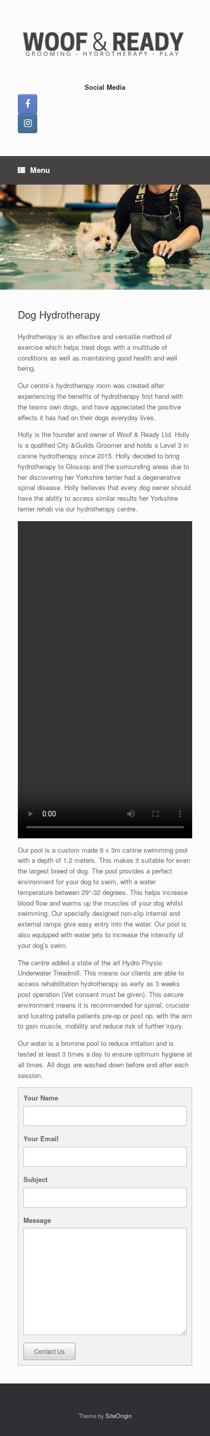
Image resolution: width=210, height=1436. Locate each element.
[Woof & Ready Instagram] (27, 123)
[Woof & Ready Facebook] (27, 104)
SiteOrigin (119, 1416)
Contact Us (49, 1351)
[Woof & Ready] (105, 45)
